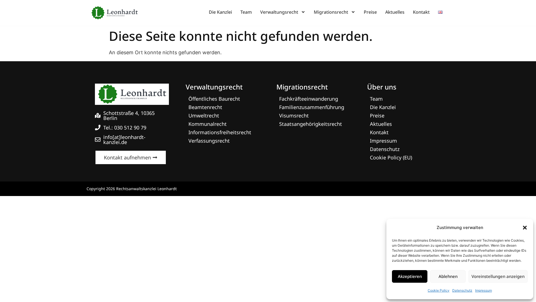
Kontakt (421, 12)
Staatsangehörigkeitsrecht (310, 124)
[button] (525, 227)
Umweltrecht (203, 115)
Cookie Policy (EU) (391, 157)
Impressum (483, 290)
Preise (370, 12)
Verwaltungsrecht (279, 12)
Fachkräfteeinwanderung (308, 98)
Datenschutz (462, 290)
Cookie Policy (438, 290)
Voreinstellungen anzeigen (498, 276)
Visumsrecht (294, 115)
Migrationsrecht (331, 12)
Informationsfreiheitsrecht (219, 132)
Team (246, 12)
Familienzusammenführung (311, 107)
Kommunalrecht (207, 124)
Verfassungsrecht (209, 140)
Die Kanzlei (220, 12)
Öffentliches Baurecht (214, 98)
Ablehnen (448, 276)
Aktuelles (395, 12)
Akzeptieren (410, 276)
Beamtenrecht (205, 107)
